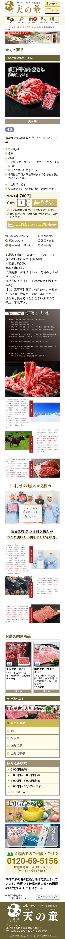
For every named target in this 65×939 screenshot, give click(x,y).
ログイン (43, 23)
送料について (48, 235)
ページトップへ (49, 896)
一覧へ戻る (17, 698)
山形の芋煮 (18, 753)
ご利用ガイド (54, 4)
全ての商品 (18, 722)
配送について (16, 240)
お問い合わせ (54, 23)
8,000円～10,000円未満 (26, 786)
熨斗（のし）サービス (21, 245)
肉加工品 (16, 745)
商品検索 (21, 23)
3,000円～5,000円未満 (25, 775)
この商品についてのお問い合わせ (36, 224)
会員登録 (46, 245)
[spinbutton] (21, 203)
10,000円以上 (19, 792)
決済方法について (19, 235)
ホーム (10, 23)
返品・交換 (47, 240)
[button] (28, 201)
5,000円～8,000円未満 (25, 780)
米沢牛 (15, 738)
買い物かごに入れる (48, 203)
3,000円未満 (19, 769)
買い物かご (32, 20)
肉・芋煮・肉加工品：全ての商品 (27, 27)
